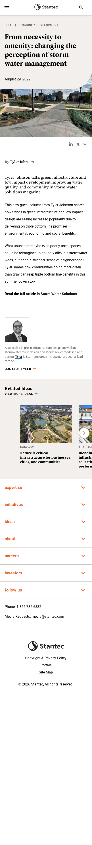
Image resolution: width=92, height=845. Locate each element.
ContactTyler (18, 369)
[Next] (84, 433)
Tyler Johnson (22, 161)
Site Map (46, 672)
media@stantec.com (48, 616)
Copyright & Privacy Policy (46, 658)
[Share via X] (78, 144)
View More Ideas (19, 394)
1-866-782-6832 (29, 607)
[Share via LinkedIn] (71, 144)
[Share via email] (85, 144)
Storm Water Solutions (59, 294)
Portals (46, 665)
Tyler (18, 356)
